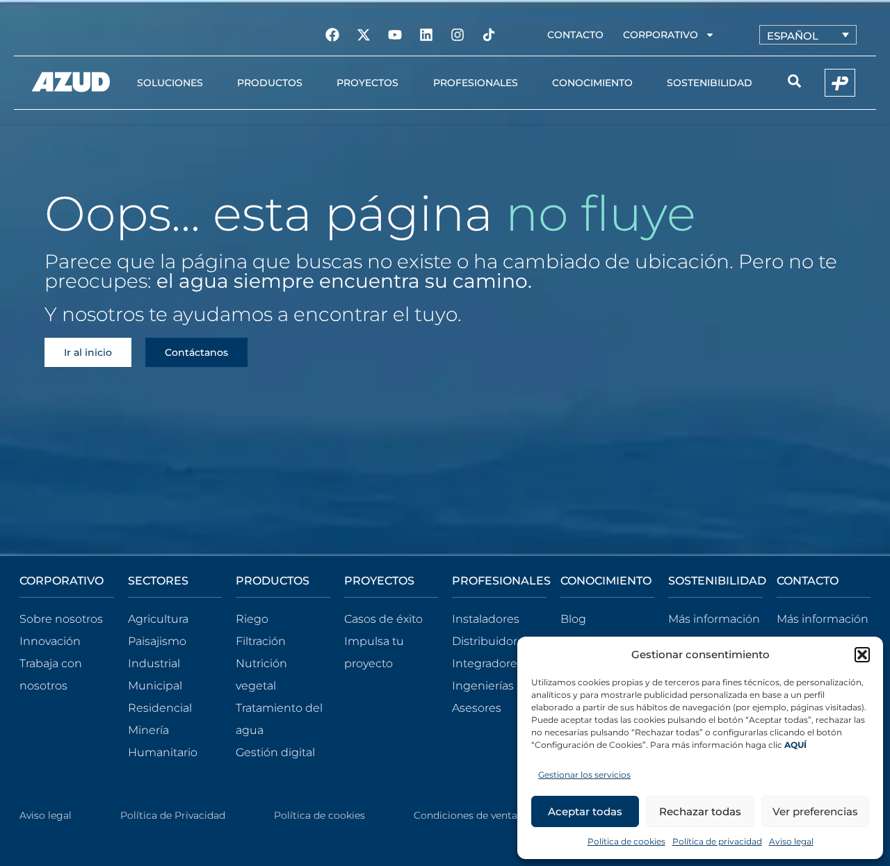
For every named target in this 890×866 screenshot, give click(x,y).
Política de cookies (626, 841)
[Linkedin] (426, 35)
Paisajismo (157, 641)
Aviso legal (791, 841)
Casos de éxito (383, 619)
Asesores (476, 707)
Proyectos (367, 82)
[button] (862, 655)
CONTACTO (808, 580)
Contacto (575, 34)
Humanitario (162, 752)
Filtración (261, 641)
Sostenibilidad (709, 82)
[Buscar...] (794, 83)
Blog (573, 619)
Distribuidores (491, 641)
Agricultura (158, 619)
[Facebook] (332, 35)
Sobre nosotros (61, 619)
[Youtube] (395, 35)
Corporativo (660, 34)
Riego (252, 619)
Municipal (155, 685)
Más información (714, 619)
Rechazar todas (700, 811)
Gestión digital (275, 752)
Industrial (154, 663)
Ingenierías (483, 685)
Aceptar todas (585, 811)
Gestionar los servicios (584, 774)
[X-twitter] (364, 35)
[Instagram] (457, 35)
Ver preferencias (815, 811)
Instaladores (485, 619)
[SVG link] (71, 82)
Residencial (160, 707)
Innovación (50, 641)
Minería (148, 730)
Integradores (487, 663)
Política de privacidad (717, 841)
